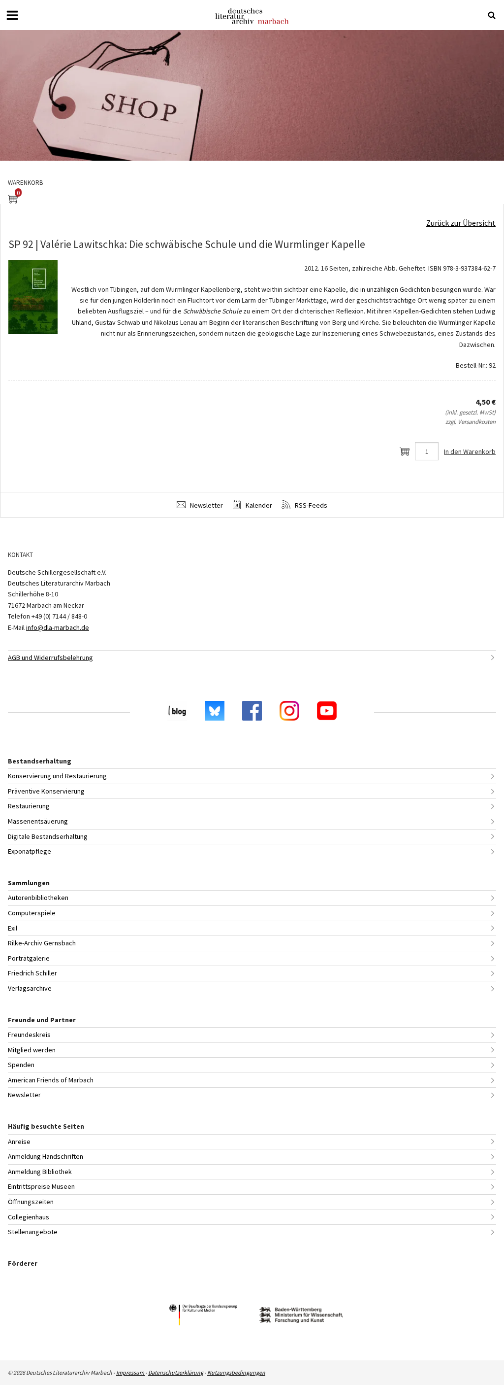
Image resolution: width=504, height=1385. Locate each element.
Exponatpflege (29, 851)
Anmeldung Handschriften (45, 1156)
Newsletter (206, 505)
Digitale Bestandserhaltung (48, 836)
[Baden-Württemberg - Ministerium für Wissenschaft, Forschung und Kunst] (301, 1316)
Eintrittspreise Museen (41, 1186)
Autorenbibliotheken (38, 897)
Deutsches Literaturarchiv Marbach (252, 16)
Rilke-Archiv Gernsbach (42, 942)
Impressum (130, 1372)
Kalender (258, 505)
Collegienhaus (28, 1216)
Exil (12, 928)
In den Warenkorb (470, 451)
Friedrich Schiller (32, 973)
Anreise (19, 1141)
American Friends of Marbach (51, 1079)
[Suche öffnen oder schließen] (491, 15)
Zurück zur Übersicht (461, 223)
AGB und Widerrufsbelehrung (50, 657)
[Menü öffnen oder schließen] (12, 15)
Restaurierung (29, 805)
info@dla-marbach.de (57, 627)
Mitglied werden (32, 1049)
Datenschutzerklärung (176, 1372)
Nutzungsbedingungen (236, 1372)
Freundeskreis (29, 1034)
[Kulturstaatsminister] (203, 1316)
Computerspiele (32, 912)
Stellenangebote (33, 1231)
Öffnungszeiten (31, 1201)
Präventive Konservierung (46, 791)
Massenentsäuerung (38, 821)
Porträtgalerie (29, 958)
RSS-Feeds (310, 505)
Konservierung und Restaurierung (57, 775)
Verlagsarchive (30, 988)
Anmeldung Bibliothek (40, 1171)
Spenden (21, 1064)
